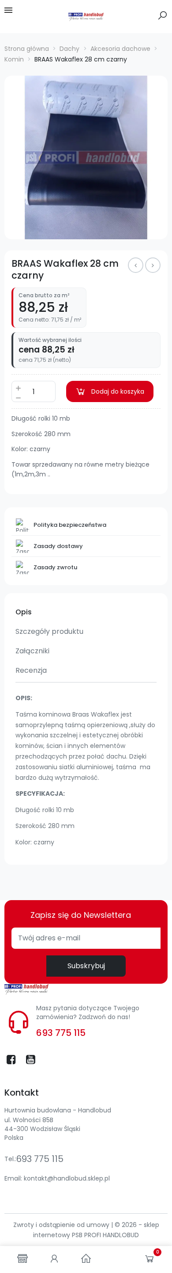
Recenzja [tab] (31, 670)
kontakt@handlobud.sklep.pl (67, 1178)
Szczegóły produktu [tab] (49, 631)
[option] (86, 157)
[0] (149, 1260)
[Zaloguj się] (54, 1259)
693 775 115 (61, 1033)
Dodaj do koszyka (117, 391)
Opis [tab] (23, 612)
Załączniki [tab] (32, 651)
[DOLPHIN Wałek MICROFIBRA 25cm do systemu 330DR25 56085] (153, 265)
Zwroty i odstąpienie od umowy (62, 1224)
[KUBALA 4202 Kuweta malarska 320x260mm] (135, 265)
